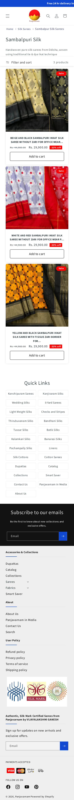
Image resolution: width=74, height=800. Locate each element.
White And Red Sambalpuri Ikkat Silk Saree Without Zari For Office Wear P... (37, 237)
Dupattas (21, 466)
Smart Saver (53, 475)
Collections (21, 475)
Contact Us (21, 484)
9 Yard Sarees (53, 402)
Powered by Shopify (42, 796)
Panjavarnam (22, 796)
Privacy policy (15, 658)
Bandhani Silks (53, 421)
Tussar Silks (20, 430)
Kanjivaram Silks (53, 393)
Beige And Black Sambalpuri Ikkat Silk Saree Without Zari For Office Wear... (37, 140)
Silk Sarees (24, 29)
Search (10, 632)
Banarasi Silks (53, 439)
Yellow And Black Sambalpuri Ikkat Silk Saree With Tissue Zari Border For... (37, 337)
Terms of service (17, 664)
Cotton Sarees (53, 457)
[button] (7, 16)
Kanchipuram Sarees (21, 393)
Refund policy (15, 652)
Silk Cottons (20, 457)
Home (9, 29)
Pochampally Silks (20, 448)
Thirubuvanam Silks (20, 421)
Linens (53, 448)
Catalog (53, 466)
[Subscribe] (63, 536)
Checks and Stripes (53, 412)
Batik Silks (53, 430)
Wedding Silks (21, 402)
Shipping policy (16, 670)
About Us (21, 493)
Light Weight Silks (21, 412)
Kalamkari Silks (20, 439)
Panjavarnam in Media (53, 484)
